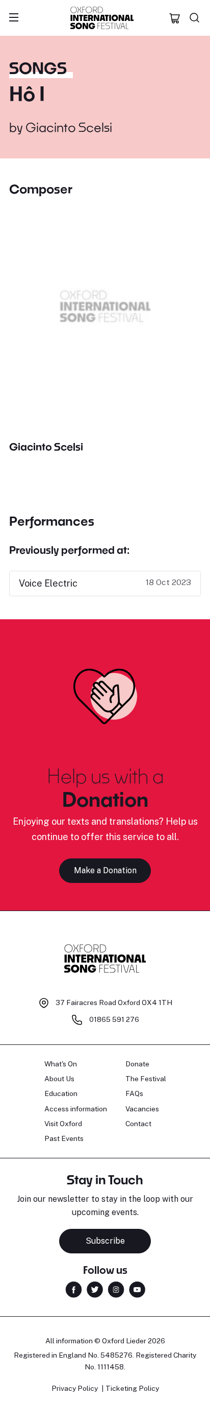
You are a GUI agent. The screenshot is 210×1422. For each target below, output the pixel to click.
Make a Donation (105, 870)
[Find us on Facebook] (73, 1289)
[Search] (195, 18)
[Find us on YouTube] (137, 1289)
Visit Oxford (63, 1124)
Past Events (64, 1138)
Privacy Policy (74, 1388)
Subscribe (105, 1241)
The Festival (145, 1079)
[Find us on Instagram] (116, 1289)
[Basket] (175, 18)
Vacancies (142, 1109)
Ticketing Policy (132, 1388)
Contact (138, 1124)
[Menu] (14, 18)
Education (60, 1093)
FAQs (134, 1093)
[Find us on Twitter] (95, 1289)
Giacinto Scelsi (68, 127)
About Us (59, 1079)
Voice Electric (48, 583)
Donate (137, 1064)
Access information (75, 1109)
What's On (60, 1064)
